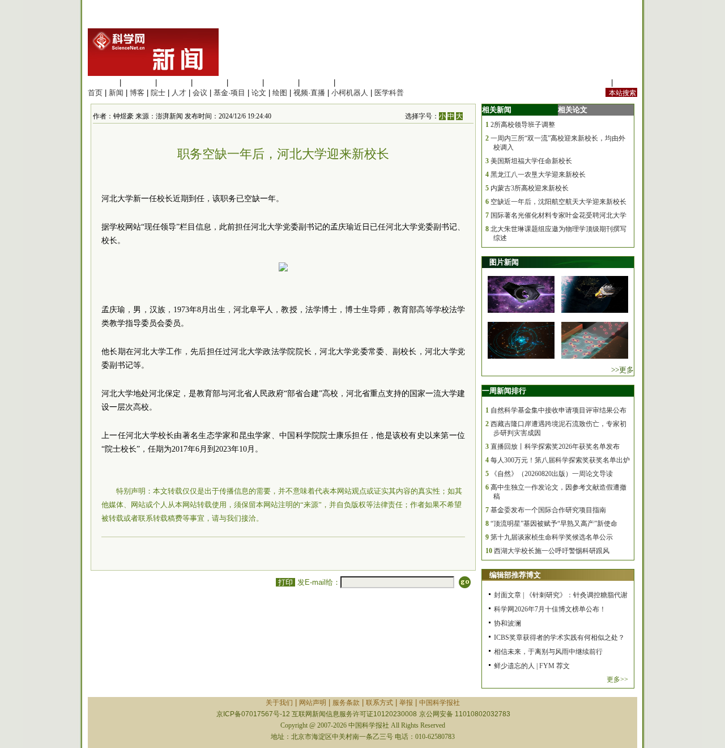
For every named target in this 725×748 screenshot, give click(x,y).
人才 (179, 92)
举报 (406, 703)
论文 (258, 92)
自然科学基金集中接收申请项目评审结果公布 (558, 410)
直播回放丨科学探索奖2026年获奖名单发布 (555, 446)
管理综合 (352, 82)
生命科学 (102, 82)
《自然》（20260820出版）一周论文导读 (552, 474)
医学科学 (138, 82)
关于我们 (279, 703)
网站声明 (312, 703)
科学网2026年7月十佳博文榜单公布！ (550, 609)
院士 (158, 92)
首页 (95, 92)
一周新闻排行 (504, 390)
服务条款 (346, 703)
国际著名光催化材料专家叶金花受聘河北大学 (558, 215)
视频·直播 (309, 92)
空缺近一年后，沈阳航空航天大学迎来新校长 (558, 202)
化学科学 (174, 82)
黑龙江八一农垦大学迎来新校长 (538, 174)
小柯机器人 (349, 92)
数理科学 (316, 82)
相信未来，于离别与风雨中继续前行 (548, 652)
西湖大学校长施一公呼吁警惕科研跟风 (551, 551)
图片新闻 (504, 262)
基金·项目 (229, 92)
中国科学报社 (439, 703)
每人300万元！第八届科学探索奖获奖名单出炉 (560, 460)
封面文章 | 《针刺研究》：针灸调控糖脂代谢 (561, 595)
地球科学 (281, 82)
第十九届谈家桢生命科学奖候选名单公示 (552, 537)
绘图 (279, 92)
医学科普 (389, 92)
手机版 (626, 82)
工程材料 (209, 82)
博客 (137, 92)
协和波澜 (507, 623)
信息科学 (245, 82)
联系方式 (379, 703)
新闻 (116, 92)
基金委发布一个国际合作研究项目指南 (548, 510)
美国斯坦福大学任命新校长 (531, 161)
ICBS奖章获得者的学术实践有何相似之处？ (559, 637)
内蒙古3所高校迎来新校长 (530, 188)
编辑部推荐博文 (515, 575)
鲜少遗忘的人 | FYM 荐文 (532, 666)
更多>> (617, 679)
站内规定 (594, 82)
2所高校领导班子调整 (523, 125)
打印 (285, 582)
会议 (200, 92)
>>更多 (622, 370)
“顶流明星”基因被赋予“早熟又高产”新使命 (554, 524)
